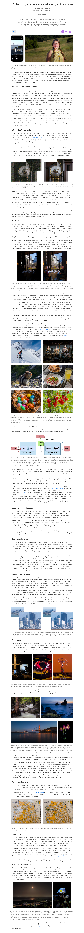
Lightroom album (67, 335)
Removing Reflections (38, 792)
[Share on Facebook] (70, 31)
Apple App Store (37, 137)
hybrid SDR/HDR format (57, 488)
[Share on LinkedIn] (66, 31)
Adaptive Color (44, 329)
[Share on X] (62, 31)
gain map (24, 492)
